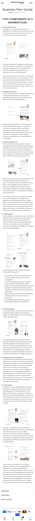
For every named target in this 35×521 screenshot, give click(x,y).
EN (31, 3)
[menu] (4, 3)
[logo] (17, 3)
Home (10, 12)
